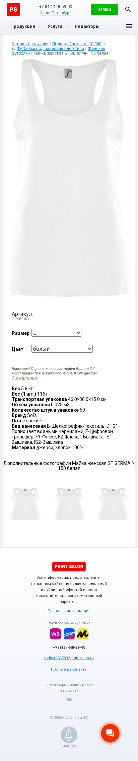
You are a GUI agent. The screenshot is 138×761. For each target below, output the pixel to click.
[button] (104, 9)
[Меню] (129, 26)
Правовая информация (69, 611)
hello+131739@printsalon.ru (69, 658)
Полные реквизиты (69, 669)
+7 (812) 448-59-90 (69, 647)
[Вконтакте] (69, 699)
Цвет (17, 349)
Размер (20, 333)
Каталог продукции (30, 44)
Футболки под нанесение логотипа (50, 48)
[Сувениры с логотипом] (13, 9)
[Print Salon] (69, 566)
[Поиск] (128, 9)
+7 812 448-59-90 (55, 6)
